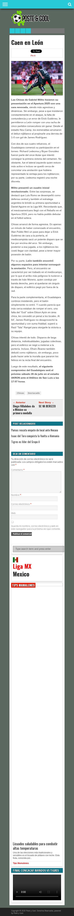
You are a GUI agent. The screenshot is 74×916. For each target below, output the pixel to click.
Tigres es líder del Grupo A (25, 442)
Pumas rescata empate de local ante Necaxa (34, 430)
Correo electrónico (21, 504)
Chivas (20, 393)
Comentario (18, 469)
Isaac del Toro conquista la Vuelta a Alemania (35, 436)
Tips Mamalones (21, 863)
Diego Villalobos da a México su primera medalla (24, 409)
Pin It (33, 55)
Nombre (16, 495)
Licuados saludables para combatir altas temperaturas (35, 846)
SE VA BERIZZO (47, 406)
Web (13, 513)
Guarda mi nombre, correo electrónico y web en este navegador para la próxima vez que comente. (35, 527)
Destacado (34, 393)
